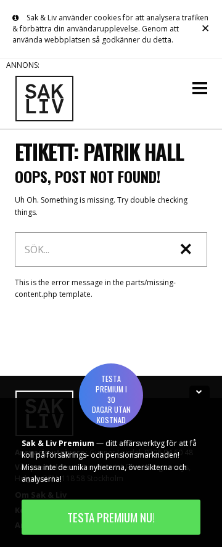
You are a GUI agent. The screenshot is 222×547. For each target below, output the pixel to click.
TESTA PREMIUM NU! (111, 517)
